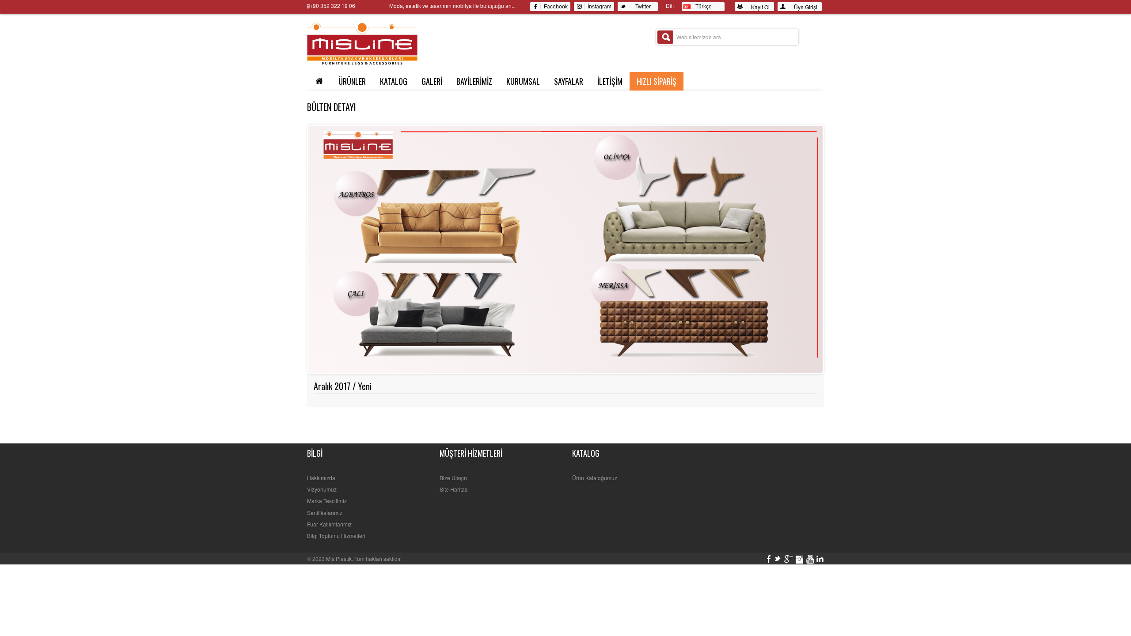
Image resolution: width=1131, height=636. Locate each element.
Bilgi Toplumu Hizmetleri (336, 535)
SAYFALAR (568, 81)
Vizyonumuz (322, 489)
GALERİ (431, 81)
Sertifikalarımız (324, 512)
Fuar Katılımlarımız (329, 524)
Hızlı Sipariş (656, 81)
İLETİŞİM (609, 81)
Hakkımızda (321, 477)
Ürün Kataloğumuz (594, 477)
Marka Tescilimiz (327, 500)
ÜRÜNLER (352, 81)
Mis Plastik (339, 558)
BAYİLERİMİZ (474, 81)
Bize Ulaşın (453, 477)
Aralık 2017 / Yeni (343, 386)
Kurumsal (523, 81)
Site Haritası (454, 489)
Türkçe (702, 7)
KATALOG (393, 81)
